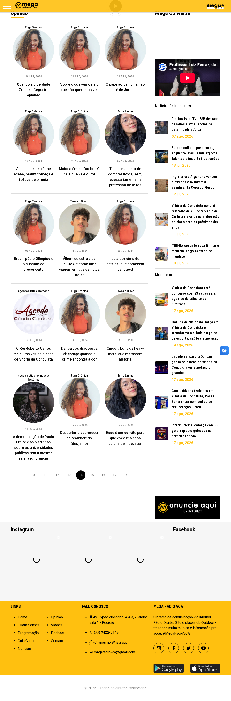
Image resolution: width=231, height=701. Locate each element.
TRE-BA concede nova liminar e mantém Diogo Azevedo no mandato (195, 251)
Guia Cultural (27, 641)
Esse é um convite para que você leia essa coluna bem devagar (125, 438)
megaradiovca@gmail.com (114, 652)
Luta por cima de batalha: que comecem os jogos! (125, 264)
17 (114, 475)
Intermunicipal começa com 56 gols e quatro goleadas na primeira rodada (195, 430)
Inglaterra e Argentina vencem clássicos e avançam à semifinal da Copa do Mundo (195, 182)
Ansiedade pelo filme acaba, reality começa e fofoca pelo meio (33, 174)
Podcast (57, 633)
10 (33, 475)
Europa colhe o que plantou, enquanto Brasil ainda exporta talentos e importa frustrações (195, 153)
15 (92, 475)
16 (103, 475)
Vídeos (56, 625)
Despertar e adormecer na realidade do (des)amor (79, 438)
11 (45, 475)
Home (22, 617)
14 (81, 475)
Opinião (57, 617)
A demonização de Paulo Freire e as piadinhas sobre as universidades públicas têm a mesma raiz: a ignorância (33, 448)
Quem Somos (28, 625)
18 (126, 475)
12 (57, 475)
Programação (28, 633)
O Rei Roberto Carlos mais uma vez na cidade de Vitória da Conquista (33, 353)
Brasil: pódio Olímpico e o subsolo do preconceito (33, 264)
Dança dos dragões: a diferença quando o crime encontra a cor (79, 353)
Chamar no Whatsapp (110, 642)
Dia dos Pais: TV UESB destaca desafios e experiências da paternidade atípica (195, 124)
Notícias (24, 649)
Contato (57, 641)
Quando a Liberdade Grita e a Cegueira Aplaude (33, 89)
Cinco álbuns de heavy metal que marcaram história (125, 353)
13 (69, 475)
